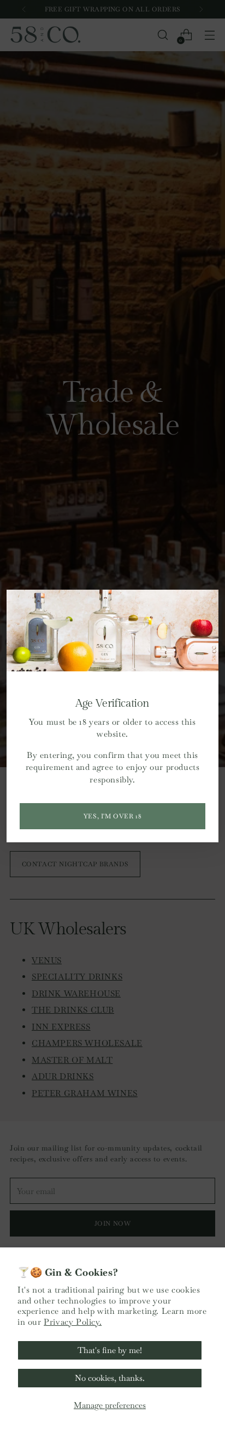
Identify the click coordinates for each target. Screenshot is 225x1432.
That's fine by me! (110, 1350)
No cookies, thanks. (110, 1378)
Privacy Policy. (73, 1322)
